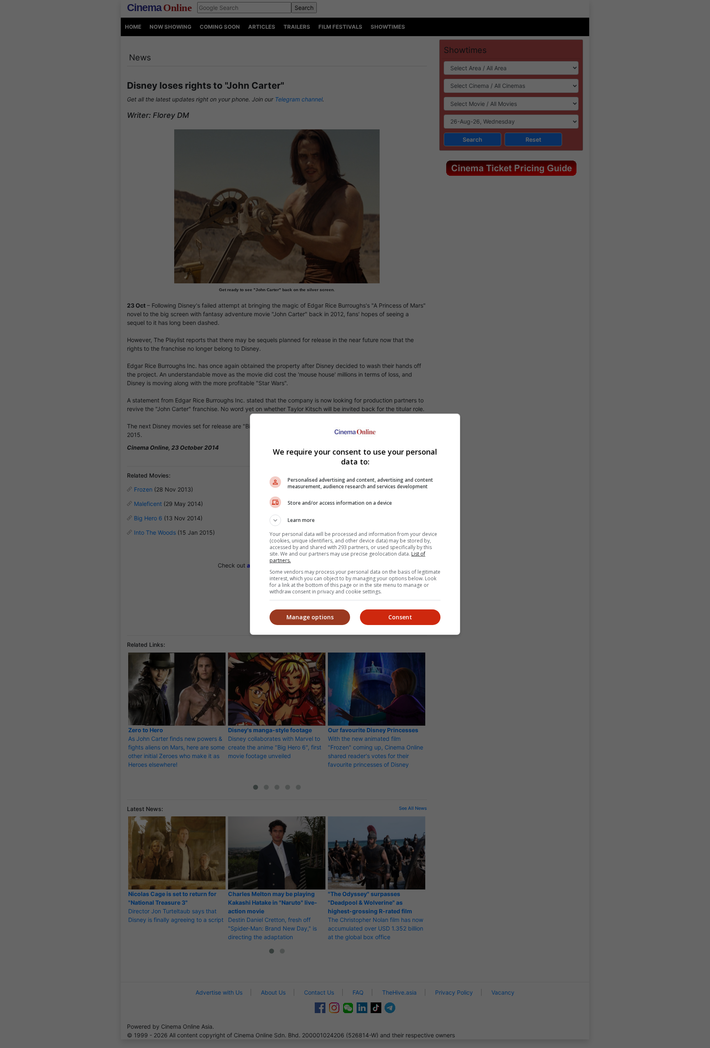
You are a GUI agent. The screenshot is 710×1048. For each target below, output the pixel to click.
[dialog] (355, 524)
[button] (355, 520)
